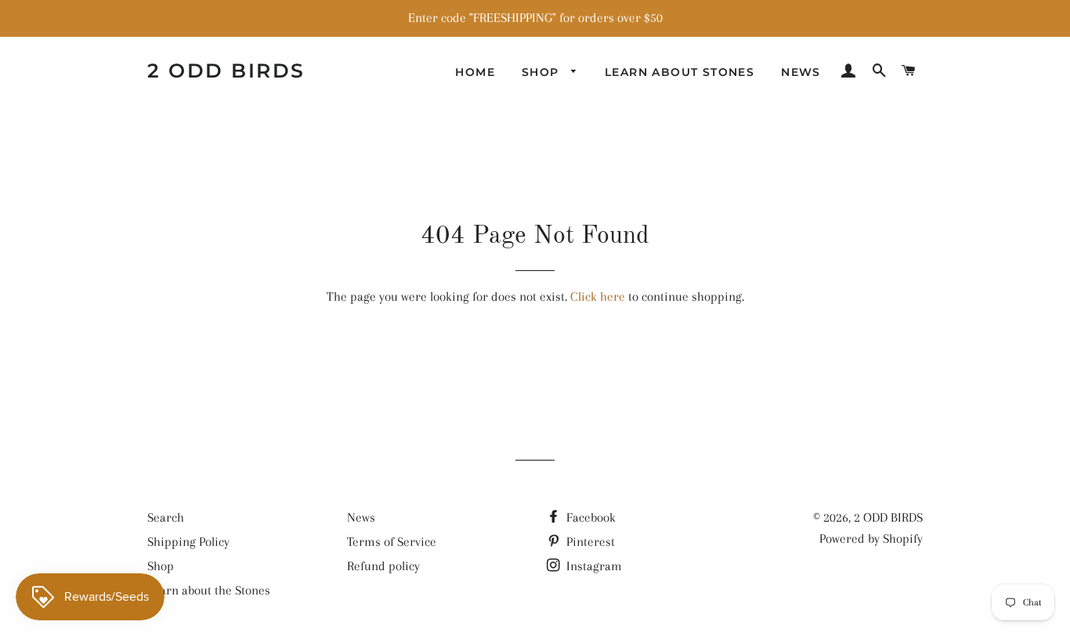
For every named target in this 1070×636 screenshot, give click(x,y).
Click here (597, 296)
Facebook (589, 517)
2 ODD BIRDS (226, 70)
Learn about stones (679, 72)
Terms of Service (391, 541)
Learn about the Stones (208, 590)
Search (165, 517)
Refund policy (383, 565)
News (801, 72)
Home (475, 72)
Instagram (592, 565)
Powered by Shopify (871, 538)
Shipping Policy (188, 541)
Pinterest (589, 541)
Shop (542, 72)
